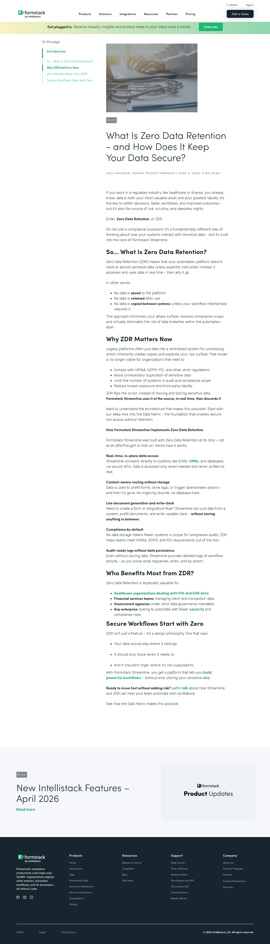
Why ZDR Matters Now (63, 68)
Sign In (250, 4)
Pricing (190, 14)
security (197, 609)
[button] (85, 14)
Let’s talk (180, 688)
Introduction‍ (56, 51)
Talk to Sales (240, 14)
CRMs (194, 461)
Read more (25, 809)
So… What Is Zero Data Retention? (70, 61)
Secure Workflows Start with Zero (70, 80)
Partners (172, 14)
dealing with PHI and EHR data (161, 593)
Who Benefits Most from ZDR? (67, 74)
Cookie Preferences (234, 881)
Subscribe (211, 27)
